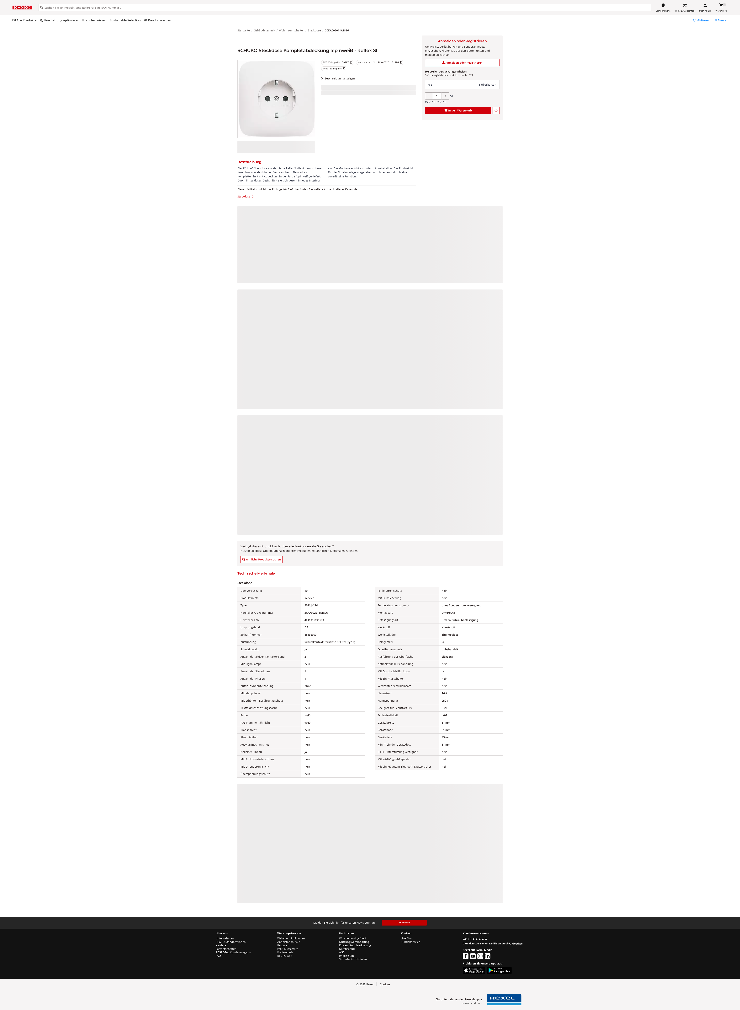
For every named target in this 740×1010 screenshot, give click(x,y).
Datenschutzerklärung (80, 985)
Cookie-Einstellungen (684, 998)
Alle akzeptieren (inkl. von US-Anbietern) (684, 969)
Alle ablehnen (684, 984)
